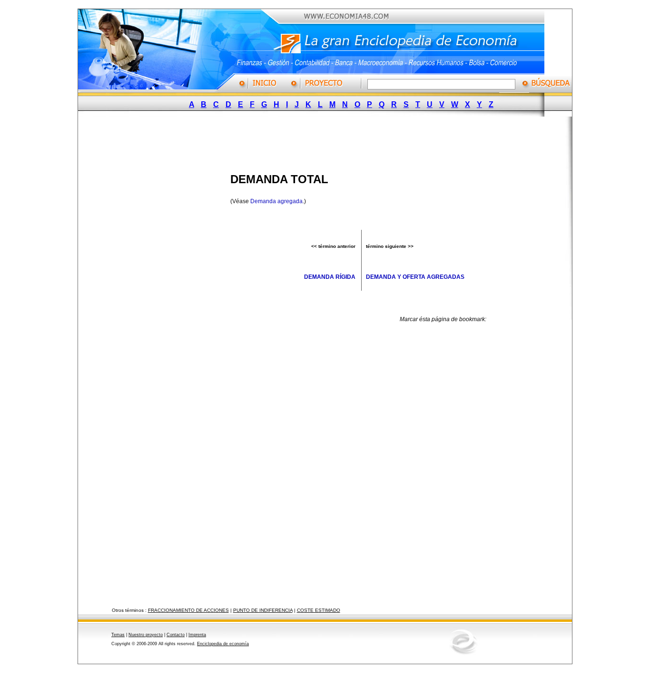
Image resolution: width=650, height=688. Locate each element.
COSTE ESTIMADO (318, 610)
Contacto (176, 634)
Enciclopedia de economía (223, 643)
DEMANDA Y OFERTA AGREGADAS (415, 277)
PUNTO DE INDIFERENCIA (263, 610)
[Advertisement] (318, 141)
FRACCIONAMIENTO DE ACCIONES (188, 610)
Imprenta (197, 634)
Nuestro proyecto (145, 634)
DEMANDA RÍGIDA (329, 277)
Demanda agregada (276, 201)
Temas (118, 634)
